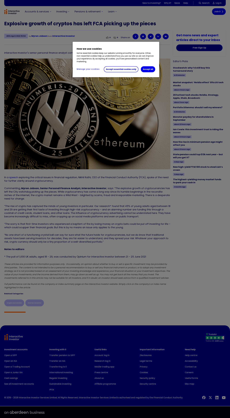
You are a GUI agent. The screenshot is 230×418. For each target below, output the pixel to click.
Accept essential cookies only (121, 69)
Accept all (148, 69)
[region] (116, 59)
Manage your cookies (88, 69)
